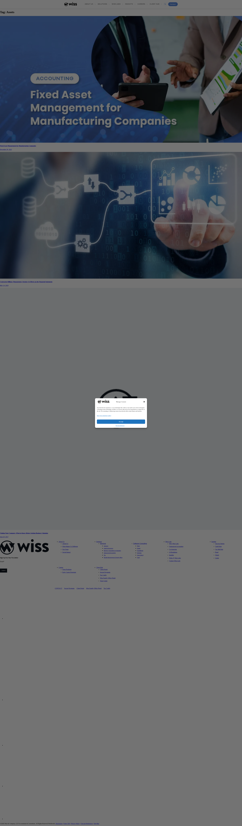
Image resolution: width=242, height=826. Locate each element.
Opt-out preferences (120, 425)
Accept (121, 421)
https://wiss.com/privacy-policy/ (104, 415)
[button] (144, 402)
